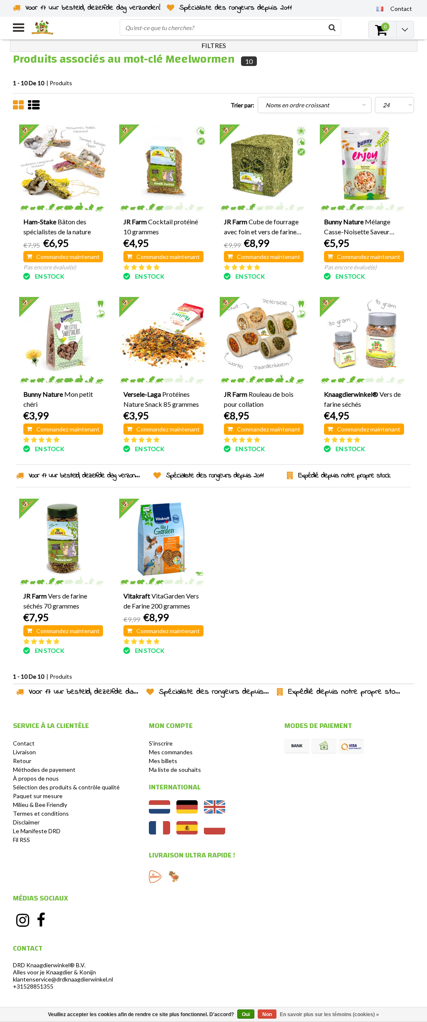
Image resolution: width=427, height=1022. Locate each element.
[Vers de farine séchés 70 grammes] (63, 543)
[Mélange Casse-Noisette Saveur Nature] (364, 168)
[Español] (187, 832)
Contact (24, 743)
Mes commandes (171, 752)
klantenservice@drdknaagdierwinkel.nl (63, 979)
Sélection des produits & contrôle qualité (66, 787)
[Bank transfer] (296, 746)
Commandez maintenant (68, 256)
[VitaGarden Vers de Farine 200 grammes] (163, 543)
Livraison (24, 752)
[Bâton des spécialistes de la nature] (63, 168)
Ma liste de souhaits (175, 769)
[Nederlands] (159, 811)
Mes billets (163, 760)
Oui (246, 1014)
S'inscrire (161, 743)
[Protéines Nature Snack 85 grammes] (163, 341)
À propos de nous (36, 778)
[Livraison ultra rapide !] (155, 876)
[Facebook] (41, 920)
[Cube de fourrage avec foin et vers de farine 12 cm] (264, 168)
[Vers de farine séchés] (364, 341)
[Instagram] (22, 920)
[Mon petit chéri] (63, 341)
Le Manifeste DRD (36, 830)
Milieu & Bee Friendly (40, 804)
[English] (214, 811)
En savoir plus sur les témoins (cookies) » (329, 1014)
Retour (22, 760)
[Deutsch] (187, 811)
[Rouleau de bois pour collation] (264, 341)
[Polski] (214, 832)
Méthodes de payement (44, 769)
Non (267, 1014)
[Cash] (324, 746)
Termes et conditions (41, 813)
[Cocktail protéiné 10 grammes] (163, 168)
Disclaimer (26, 822)
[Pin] (351, 746)
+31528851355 (33, 986)
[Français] (380, 8)
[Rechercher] (332, 27)
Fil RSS (21, 839)
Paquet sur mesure (38, 795)
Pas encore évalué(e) (49, 267)
